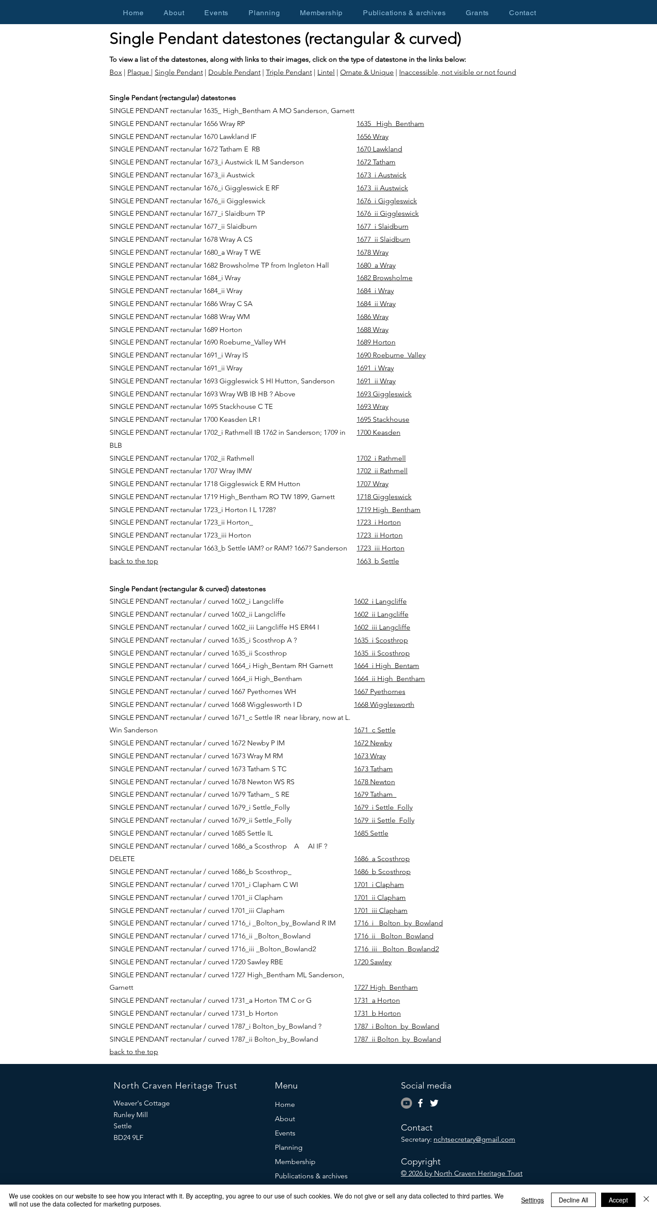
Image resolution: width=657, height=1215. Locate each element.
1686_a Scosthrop (382, 858)
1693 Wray (372, 406)
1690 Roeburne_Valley (391, 355)
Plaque (139, 72)
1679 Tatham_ (375, 794)
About (285, 1118)
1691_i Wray (375, 368)
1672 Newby (373, 743)
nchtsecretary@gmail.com (474, 1139)
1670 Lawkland (379, 149)
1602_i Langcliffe (380, 601)
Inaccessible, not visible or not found (457, 72)
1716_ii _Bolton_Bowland (394, 936)
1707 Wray (372, 483)
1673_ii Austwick (382, 188)
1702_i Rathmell (381, 458)
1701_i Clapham (379, 884)
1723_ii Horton (380, 535)
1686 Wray (372, 316)
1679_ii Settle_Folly (384, 820)
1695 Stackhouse (383, 419)
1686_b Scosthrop (382, 871)
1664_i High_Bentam (386, 665)
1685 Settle (371, 833)
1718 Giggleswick (384, 496)
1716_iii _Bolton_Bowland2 (396, 949)
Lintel (326, 72)
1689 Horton (376, 342)
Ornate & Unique (367, 72)
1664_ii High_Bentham (389, 678)
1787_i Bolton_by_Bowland (396, 1026)
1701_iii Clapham (381, 910)
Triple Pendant (289, 72)
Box (116, 72)
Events (285, 1133)
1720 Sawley (373, 962)
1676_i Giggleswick (387, 201)
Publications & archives (311, 1176)
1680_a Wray (376, 265)
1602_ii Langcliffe (381, 614)
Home (285, 1104)
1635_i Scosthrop (381, 640)
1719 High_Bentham (389, 509)
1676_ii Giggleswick (388, 213)
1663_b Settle (378, 561)
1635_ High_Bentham (390, 123)
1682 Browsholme (385, 277)
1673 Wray (370, 756)
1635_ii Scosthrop (382, 653)
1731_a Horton (377, 1000)
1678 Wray (372, 252)
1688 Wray (372, 329)
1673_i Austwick (381, 175)
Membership (295, 1161)
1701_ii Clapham (380, 897)
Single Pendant (179, 72)
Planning (289, 1147)
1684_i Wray (375, 290)
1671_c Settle (375, 730)
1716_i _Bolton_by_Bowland (398, 923)
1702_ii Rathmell (382, 471)
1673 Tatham (373, 769)
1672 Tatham (376, 162)
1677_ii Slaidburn (383, 239)
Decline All (573, 1199)
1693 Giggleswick (384, 394)
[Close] (646, 1200)
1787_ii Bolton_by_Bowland (397, 1039)
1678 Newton (374, 782)
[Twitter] (434, 1103)
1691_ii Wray (376, 381)
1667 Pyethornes (379, 691)
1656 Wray (372, 136)
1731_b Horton (377, 1013)
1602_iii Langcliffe (382, 627)
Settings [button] (532, 1199)
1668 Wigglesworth (384, 704)
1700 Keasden (378, 432)
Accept (618, 1199)
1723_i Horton (379, 522)
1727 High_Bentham (386, 987)
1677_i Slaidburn (383, 226)
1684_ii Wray (376, 303)
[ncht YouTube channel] (406, 1103)
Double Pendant (234, 72)
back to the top (134, 561)
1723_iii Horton (380, 548)
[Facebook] (420, 1103)
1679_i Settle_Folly (383, 807)
